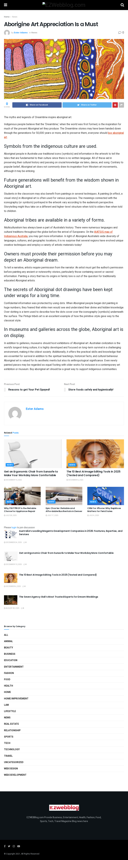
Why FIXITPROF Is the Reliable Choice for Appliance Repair (20, 510)
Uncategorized (14, 762)
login (14, 527)
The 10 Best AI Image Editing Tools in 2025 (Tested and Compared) (93, 473)
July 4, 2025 (94, 515)
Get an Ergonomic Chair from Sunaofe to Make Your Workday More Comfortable (31, 473)
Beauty (8, 647)
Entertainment (14, 667)
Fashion (9, 673)
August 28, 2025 (12, 608)
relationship (12, 730)
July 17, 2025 (52, 515)
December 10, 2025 (14, 480)
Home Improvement (16, 698)
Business (9, 654)
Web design (11, 768)
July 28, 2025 (11, 515)
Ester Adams (21, 32)
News (14, 16)
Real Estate (11, 724)
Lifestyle (10, 711)
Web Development (15, 775)
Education (10, 660)
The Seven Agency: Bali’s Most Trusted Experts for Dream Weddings (58, 596)
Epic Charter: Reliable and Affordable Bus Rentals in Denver (64, 510)
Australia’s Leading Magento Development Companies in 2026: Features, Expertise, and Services (70, 532)
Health (8, 686)
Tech (7, 743)
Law (6, 705)
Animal (8, 641)
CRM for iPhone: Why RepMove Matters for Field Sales (104, 510)
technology (12, 749)
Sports (8, 737)
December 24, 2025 (14, 542)
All (6, 635)
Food (7, 679)
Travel (8, 756)
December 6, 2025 (75, 480)
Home (7, 16)
